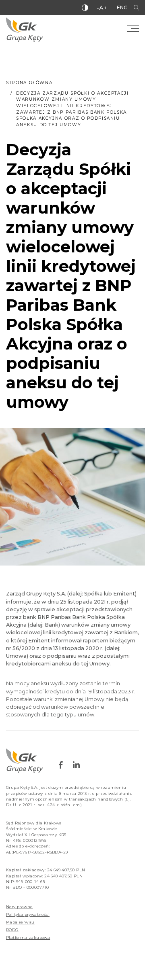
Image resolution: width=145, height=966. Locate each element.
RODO (12, 930)
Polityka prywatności (28, 914)
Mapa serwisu (20, 922)
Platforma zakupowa (28, 937)
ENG (122, 7)
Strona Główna (29, 82)
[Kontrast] (85, 7)
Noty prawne (19, 907)
